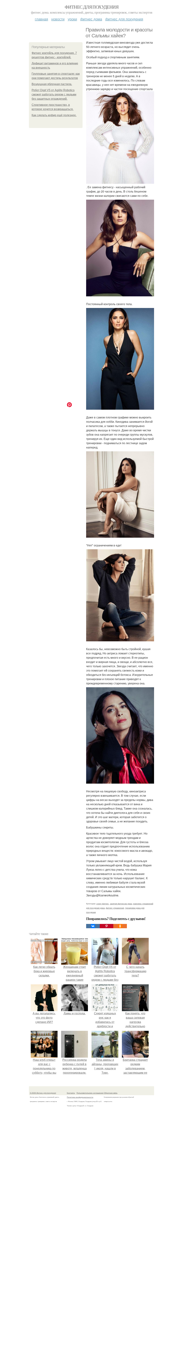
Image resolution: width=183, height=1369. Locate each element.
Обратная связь (110, 1093)
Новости (58, 18)
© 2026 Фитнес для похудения (43, 1093)
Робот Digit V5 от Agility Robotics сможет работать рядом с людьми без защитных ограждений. (54, 94)
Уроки (72, 18)
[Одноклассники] (120, 926)
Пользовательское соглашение (89, 1093)
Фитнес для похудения (91, 7)
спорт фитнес (102, 903)
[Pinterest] (106, 926)
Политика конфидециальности (80, 1097)
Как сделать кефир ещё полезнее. (54, 115)
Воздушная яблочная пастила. (52, 84)
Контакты (71, 1093)
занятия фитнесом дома (121, 903)
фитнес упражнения (115, 907)
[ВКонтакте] (93, 926)
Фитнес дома (91, 18)
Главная (41, 18)
